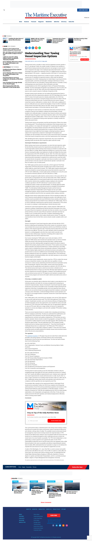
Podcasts (33, 21)
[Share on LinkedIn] (33, 48)
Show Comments (46, 502)
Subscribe (71, 21)
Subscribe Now (56, 420)
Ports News (36, 520)
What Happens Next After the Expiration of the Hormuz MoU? (11, 86)
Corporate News (38, 530)
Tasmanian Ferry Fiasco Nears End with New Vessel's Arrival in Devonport (58, 40)
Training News (37, 524)
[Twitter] (60, 525)
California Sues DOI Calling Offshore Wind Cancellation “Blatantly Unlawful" (10, 58)
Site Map (63, 509)
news (20, 21)
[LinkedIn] (56, 525)
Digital (23, 467)
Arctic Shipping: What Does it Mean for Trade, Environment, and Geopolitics (12, 63)
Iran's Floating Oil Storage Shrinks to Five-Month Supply (12, 83)
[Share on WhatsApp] (39, 48)
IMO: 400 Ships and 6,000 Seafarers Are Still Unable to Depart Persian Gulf (13, 53)
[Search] (4, 10)
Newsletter (49, 21)
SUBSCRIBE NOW (83, 10)
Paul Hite (44, 61)
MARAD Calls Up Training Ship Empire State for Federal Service (37, 40)
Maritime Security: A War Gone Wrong (80, 39)
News (20, 514)
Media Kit (86, 17)
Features (26, 21)
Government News (38, 526)
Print (20, 467)
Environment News (38, 528)
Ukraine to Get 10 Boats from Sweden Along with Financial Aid (12, 49)
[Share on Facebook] (26, 48)
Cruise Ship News (38, 518)
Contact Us (49, 509)
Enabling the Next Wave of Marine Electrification (16, 39)
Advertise (56, 21)
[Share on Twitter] (29, 48)
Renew (34, 467)
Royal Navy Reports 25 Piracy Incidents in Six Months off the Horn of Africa (13, 79)
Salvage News (37, 522)
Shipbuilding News (38, 516)
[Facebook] (53, 525)
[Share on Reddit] (36, 48)
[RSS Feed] (63, 525)
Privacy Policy (56, 509)
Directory (63, 21)
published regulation (32, 335)
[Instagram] (67, 525)
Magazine (41, 21)
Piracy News (36, 514)
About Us (28, 509)
